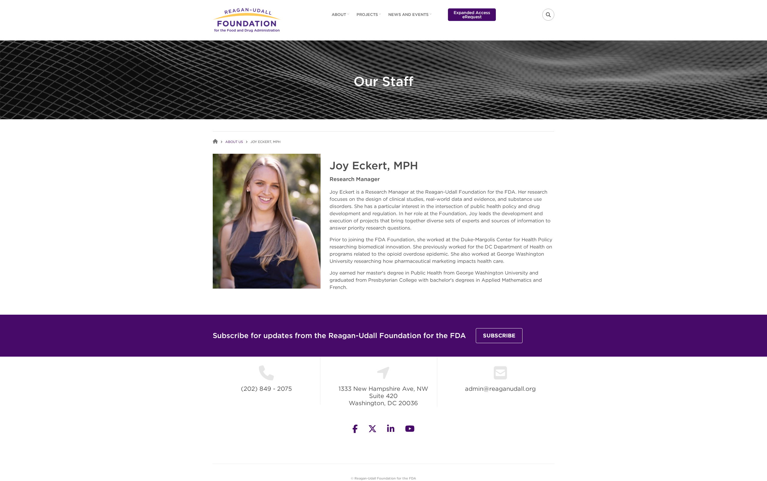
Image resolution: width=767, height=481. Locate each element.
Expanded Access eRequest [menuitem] (472, 14)
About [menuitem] (341, 16)
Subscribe (499, 335)
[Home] (247, 19)
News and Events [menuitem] (410, 16)
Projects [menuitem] (369, 16)
